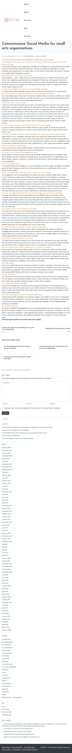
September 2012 (7, 522)
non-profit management (9, 667)
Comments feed (7, 712)
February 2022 (6, 475)
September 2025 (7, 456)
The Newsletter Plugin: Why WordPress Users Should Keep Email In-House (24, 433)
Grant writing (6, 750)
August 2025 (6, 458)
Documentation (17, 747)
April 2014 (5, 503)
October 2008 (6, 586)
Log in (4, 706)
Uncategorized (6, 683)
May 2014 (5, 500)
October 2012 (6, 519)
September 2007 (7, 602)
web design (5, 692)
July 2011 (5, 544)
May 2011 (5, 547)
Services (28, 20)
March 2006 (5, 627)
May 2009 (5, 580)
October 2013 (6, 508)
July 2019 (5, 478)
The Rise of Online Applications (23, 728)
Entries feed (5, 709)
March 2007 (5, 613)
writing (4, 694)
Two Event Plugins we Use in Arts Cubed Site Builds (17, 438)
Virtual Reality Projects (29, 750)
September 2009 (7, 572)
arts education (6, 639)
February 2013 (6, 514)
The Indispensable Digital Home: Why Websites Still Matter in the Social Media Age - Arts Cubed (32, 724)
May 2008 (5, 588)
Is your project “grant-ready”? (23, 731)
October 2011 (6, 539)
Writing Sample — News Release (12, 697)
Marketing (5, 661)
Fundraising (5, 656)
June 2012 (5, 530)
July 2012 (5, 528)
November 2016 (7, 492)
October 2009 (6, 569)
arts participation (7, 647)
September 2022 (7, 469)
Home (26, 4)
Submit (5, 413)
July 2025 (5, 461)
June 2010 (5, 552)
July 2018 (5, 486)
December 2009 (7, 563)
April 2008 (5, 591)
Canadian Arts (6, 650)
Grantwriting (5, 658)
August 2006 (6, 619)
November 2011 (7, 536)
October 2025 (6, 453)
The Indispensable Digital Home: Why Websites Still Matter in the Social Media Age (27, 427)
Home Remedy (7, 734)
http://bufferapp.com (44, 222)
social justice (6, 678)
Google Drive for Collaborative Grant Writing (15, 430)
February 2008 (6, 597)
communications (7, 653)
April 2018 (5, 489)
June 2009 (5, 577)
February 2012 (6, 533)
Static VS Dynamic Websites (10, 435)
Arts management (7, 642)
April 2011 (5, 550)
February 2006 (6, 630)
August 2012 (6, 525)
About (26, 12)
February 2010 (6, 558)
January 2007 (6, 616)
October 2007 (6, 599)
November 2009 (7, 566)
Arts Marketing (28, 56)
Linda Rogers (7, 728)
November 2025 (7, 450)
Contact (27, 36)
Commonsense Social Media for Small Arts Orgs (24, 737)
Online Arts (5, 669)
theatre (4, 680)
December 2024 (7, 464)
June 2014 (5, 497)
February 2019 (6, 480)
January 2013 (6, 516)
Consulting (16, 750)
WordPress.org (6, 715)
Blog (26, 28)
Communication (29, 747)
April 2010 (5, 555)
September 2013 (7, 511)
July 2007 (5, 605)
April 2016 (5, 494)
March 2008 (5, 594)
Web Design (6, 747)
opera (3, 672)
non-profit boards (7, 664)
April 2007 (5, 611)
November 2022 (7, 467)
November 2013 (7, 505)
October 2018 (6, 483)
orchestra (5, 675)
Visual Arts (5, 689)
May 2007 (5, 608)
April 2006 (5, 624)
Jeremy (5, 737)
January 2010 (6, 561)
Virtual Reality (6, 686)
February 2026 (6, 447)
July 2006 (5, 622)
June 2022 (5, 472)
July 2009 (5, 575)
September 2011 (7, 541)
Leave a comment (40, 56)
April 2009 (5, 583)
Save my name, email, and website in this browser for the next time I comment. (32, 408)
